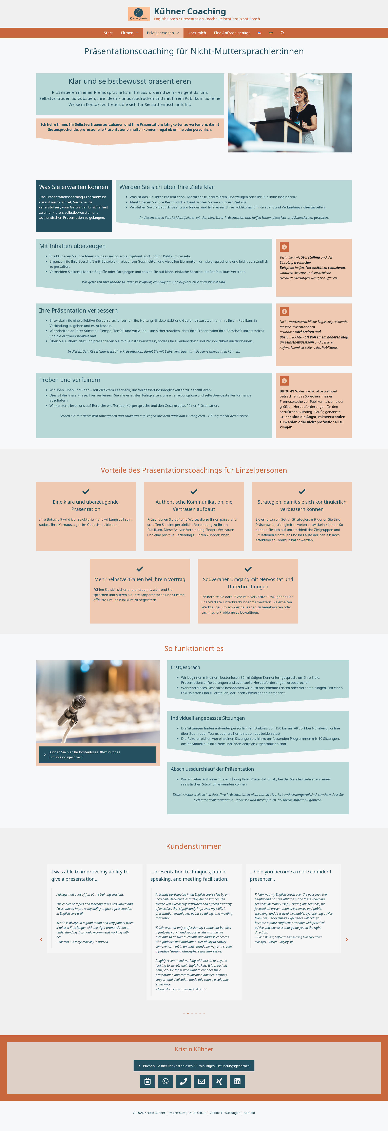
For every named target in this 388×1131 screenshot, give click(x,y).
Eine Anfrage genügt (232, 32)
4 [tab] (196, 1014)
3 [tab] (192, 1014)
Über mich (197, 32)
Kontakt (249, 1113)
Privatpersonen (160, 32)
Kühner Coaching (190, 11)
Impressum (177, 1113)
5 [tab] (200, 1014)
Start (108, 32)
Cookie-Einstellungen (225, 1113)
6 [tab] (204, 1014)
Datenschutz (197, 1113)
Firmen (127, 32)
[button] (282, 33)
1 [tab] (184, 1014)
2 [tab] (188, 1014)
